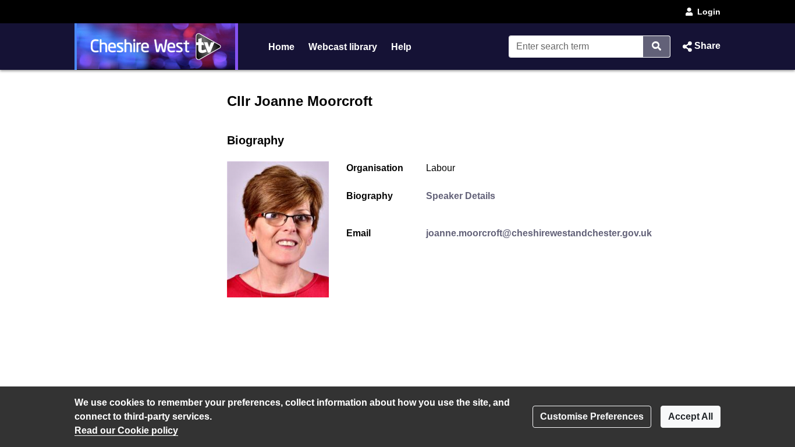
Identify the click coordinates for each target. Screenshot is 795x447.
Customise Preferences (592, 416)
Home (281, 47)
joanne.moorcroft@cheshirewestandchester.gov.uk (539, 233)
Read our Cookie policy (126, 430)
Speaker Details (460, 196)
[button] (700, 46)
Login (709, 11)
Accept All (690, 416)
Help (401, 47)
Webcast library (342, 47)
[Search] (656, 47)
